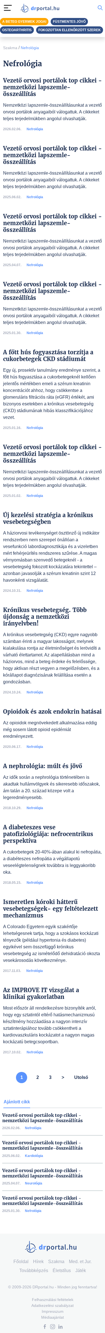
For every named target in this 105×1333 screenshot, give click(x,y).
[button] (45, 1327)
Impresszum (53, 1311)
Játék (80, 1270)
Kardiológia (34, 1156)
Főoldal (21, 1261)
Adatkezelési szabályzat (52, 1305)
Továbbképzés (33, 1270)
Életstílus (62, 1270)
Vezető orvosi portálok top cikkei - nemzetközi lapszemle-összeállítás (42, 1118)
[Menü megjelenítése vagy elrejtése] (8, 7)
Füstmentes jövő (69, 22)
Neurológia (33, 1183)
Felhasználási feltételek (52, 1299)
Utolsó (81, 1077)
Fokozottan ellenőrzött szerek (69, 30)
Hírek (38, 1261)
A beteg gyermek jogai (24, 22)
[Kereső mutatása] (100, 7)
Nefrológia (30, 47)
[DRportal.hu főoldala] (41, 8)
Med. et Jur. (80, 1261)
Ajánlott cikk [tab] (17, 1101)
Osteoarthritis (17, 30)
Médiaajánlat (52, 1317)
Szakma (10, 47)
